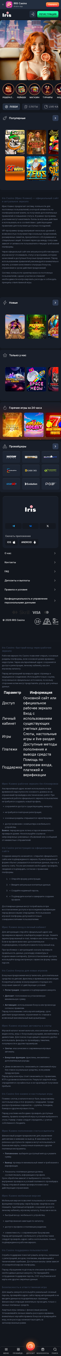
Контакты (10, 562)
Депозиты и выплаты (17, 580)
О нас (8, 553)
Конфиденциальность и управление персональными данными (26, 600)
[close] (3, 4)
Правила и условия (16, 589)
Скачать (52, 4)
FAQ (7, 571)
